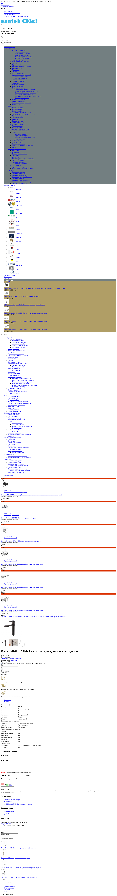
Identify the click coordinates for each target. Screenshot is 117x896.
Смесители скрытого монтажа (21, 180)
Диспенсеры (15, 70)
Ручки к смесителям (18, 160)
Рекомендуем (8, 475)
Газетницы (15, 63)
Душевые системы (17, 108)
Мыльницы (15, 83)
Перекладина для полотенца (24, 94)
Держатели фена (17, 68)
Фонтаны (15, 147)
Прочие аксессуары (18, 104)
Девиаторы (15, 150)
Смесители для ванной (19, 173)
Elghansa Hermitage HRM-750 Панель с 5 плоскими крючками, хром (25, 321)
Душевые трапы (17, 127)
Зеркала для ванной (18, 73)
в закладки (4, 672)
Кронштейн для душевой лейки (21, 112)
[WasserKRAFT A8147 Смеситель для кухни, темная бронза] (11, 638)
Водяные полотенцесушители (21, 167)
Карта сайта (8, 815)
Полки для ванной (17, 86)
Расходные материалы (19, 162)
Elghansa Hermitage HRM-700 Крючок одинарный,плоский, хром (24, 305)
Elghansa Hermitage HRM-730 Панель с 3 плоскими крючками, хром (25, 313)
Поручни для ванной (18, 99)
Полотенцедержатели (18, 88)
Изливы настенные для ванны (21, 129)
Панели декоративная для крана (25, 137)
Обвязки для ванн (17, 140)
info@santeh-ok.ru (6, 824)
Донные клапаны (17, 126)
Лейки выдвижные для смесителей (23, 159)
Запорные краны (20, 134)
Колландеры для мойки (22, 53)
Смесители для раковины (20, 175)
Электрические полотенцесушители (23, 168)
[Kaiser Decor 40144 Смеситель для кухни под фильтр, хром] (4, 846)
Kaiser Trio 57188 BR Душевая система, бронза (15, 858)
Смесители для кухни (18, 172)
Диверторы (15, 152)
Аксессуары (12, 48)
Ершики (14, 71)
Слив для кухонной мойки (23, 56)
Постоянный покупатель (12, 13)
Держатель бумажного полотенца (25, 89)
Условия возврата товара (12, 799)
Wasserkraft (14, 660)
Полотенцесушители (14, 165)
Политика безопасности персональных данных (19, 804)
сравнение (4, 674)
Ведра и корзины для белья (20, 61)
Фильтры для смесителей (19, 183)
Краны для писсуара (21, 135)
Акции (6, 813)
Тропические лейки (18, 117)
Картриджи (15, 155)
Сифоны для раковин (18, 144)
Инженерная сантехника (15, 124)
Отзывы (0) (7, 701)
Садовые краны (20, 139)
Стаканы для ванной (18, 101)
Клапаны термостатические (20, 131)
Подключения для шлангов (20, 116)
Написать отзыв (41, 663)
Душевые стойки (17, 111)
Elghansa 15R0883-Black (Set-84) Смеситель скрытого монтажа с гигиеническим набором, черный (35, 288)
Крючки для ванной (18, 81)
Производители (9, 811)
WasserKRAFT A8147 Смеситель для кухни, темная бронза (48, 616)
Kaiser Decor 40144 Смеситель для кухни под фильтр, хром (19, 848)
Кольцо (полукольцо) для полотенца (26, 91)
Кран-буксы (15, 157)
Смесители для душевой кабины (22, 177)
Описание (7, 700)
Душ (9, 106)
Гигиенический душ (18, 122)
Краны (14, 132)
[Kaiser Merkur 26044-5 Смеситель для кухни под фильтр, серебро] (4, 866)
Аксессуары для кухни (19, 50)
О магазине (8, 801)
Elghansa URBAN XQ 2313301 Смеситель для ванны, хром (19, 877)
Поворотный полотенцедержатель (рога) (28, 96)
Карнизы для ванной (21, 76)
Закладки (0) (8, 11)
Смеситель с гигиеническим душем (23, 182)
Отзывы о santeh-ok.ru (11, 803)
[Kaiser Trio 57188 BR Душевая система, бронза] (4, 856)
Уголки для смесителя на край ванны (23, 145)
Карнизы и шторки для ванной (21, 75)
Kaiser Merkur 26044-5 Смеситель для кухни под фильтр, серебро (21, 867)
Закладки (7, 889)
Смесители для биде (18, 178)
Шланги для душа (17, 121)
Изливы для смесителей (19, 154)
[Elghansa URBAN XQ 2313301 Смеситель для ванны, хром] (4, 876)
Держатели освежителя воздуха (21, 66)
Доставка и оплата (22, 16)
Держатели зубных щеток (20, 65)
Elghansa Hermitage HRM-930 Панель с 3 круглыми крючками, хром (25, 329)
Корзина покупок (9, 14)
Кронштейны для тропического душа (23, 114)
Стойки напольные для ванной (21, 103)
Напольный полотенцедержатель (25, 93)
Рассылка (7, 891)
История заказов (9, 888)
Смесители (11, 170)
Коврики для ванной (18, 80)
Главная (3, 616)
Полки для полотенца (22, 98)
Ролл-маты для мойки (22, 55)
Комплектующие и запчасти (17, 149)
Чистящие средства (21, 163)
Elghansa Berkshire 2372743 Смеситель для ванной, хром (21, 296)
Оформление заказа (10, 16)
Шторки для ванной (21, 78)
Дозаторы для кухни (21, 52)
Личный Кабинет (9, 886)
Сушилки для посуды (22, 58)
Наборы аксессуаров (18, 84)
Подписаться (5, 834)
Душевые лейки (17, 109)
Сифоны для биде (17, 142)
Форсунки (15, 119)
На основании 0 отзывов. (27, 663)
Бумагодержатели (17, 60)
